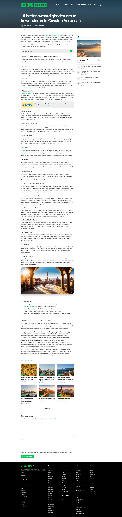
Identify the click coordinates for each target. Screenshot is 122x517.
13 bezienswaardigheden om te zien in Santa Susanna (90, 83)
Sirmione (23, 247)
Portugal (64, 474)
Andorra (50, 472)
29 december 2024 (43, 402)
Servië (63, 476)
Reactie (23, 422)
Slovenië (64, 478)
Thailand (78, 483)
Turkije (63, 485)
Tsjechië (64, 482)
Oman (77, 478)
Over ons (23, 490)
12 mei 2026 (24, 381)
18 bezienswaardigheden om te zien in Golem (86, 60)
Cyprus (50, 478)
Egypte (91, 470)
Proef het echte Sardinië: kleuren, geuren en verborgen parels (65, 379)
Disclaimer (23, 492)
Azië (72, 5)
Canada (77, 495)
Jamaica (78, 503)
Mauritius (92, 480)
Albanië (50, 470)
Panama (78, 509)
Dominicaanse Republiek (79, 500)
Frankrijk (50, 487)
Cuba (77, 497)
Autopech (50, 512)
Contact (23, 494)
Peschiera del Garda (29, 306)
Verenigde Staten (80, 513)
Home (22, 29)
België (49, 474)
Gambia (91, 472)
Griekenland (51, 489)
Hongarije (50, 491)
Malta (49, 508)
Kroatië (50, 500)
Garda (26, 138)
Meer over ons (24, 475)
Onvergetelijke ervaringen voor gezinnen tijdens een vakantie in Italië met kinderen (47, 379)
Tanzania (92, 487)
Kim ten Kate (28, 25)
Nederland (64, 465)
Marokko (92, 478)
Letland (50, 502)
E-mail (23, 446)
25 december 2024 (62, 402)
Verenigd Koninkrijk (67, 487)
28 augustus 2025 (25, 403)
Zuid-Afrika (92, 491)
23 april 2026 (42, 382)
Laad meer (47, 408)
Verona (39, 43)
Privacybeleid (24, 496)
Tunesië (91, 489)
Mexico (77, 505)
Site (49, 446)
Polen (63, 472)
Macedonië (51, 506)
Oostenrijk (64, 470)
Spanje (63, 480)
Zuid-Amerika (92, 5)
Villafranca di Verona (26, 93)
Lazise (25, 309)
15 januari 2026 (61, 382)
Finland (50, 485)
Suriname (64, 502)
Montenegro (51, 510)
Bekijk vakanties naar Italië (42, 106)
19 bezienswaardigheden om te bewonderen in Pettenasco (65, 399)
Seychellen (92, 485)
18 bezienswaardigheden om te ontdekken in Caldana (47, 399)
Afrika (66, 5)
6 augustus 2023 (37, 25)
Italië (43, 25)
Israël (77, 472)
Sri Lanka (78, 480)
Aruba (63, 500)
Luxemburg (51, 504)
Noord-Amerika (81, 5)
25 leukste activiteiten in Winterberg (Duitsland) (91, 66)
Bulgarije (50, 476)
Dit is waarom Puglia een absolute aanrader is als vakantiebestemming (27, 400)
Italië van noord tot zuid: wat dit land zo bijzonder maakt (29, 378)
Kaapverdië (92, 474)
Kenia (91, 476)
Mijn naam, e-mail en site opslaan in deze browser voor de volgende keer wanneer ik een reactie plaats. (47, 452)
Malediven (78, 474)
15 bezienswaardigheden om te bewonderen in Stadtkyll (90, 72)
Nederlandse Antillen (81, 507)
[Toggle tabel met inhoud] (71, 51)
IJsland (50, 495)
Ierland (50, 493)
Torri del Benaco (25, 259)
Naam (22, 439)
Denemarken (51, 480)
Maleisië (78, 476)
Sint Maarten (79, 511)
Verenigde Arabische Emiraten (81, 485)
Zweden (64, 489)
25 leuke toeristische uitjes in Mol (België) (90, 77)
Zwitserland (65, 491)
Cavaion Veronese (57, 35)
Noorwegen (65, 468)
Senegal (91, 483)
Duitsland (50, 483)
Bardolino (23, 150)
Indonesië (78, 470)
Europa (58, 5)
